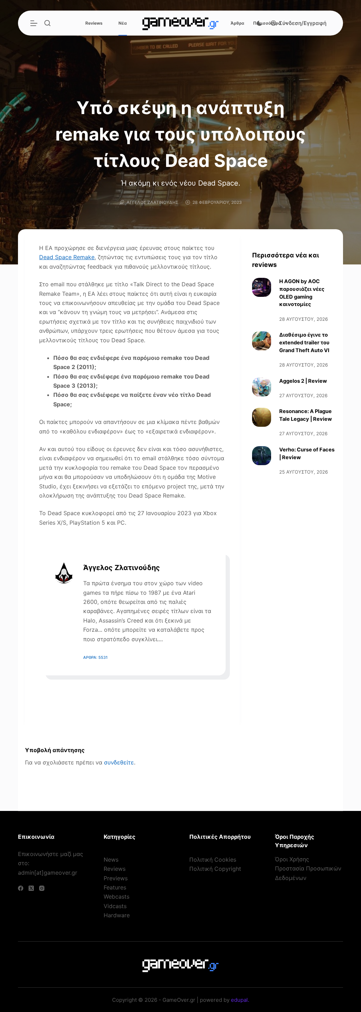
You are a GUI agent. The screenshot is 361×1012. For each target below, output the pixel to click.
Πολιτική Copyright (215, 868)
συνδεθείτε (119, 762)
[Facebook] (20, 888)
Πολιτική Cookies (212, 859)
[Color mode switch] (259, 23)
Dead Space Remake (66, 257)
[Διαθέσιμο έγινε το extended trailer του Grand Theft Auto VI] (261, 340)
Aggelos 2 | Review (303, 381)
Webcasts (116, 896)
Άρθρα (237, 23)
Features (115, 887)
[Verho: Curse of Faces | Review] (261, 455)
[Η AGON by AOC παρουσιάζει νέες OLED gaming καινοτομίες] (261, 287)
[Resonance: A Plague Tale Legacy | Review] (261, 417)
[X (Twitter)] (31, 888)
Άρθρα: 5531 (95, 657)
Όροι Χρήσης (292, 859)
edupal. (240, 1000)
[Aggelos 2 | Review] (261, 386)
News (111, 859)
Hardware (117, 915)
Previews (116, 878)
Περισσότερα (267, 23)
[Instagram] (41, 888)
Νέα (122, 23)
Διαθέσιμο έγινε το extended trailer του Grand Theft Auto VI (304, 343)
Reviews (94, 23)
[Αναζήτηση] (47, 23)
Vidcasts (115, 906)
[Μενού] (33, 23)
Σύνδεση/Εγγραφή (302, 23)
